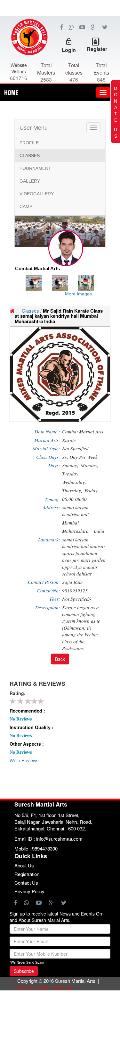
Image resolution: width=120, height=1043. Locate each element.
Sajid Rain (72, 582)
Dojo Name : (47, 431)
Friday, (91, 490)
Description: (47, 607)
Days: (54, 465)
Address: (51, 507)
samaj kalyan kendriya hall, (77, 510)
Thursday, (72, 490)
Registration (26, 874)
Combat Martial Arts (82, 431)
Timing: (52, 499)
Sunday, (70, 465)
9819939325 (75, 590)
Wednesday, (74, 482)
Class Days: (48, 457)
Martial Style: (46, 448)
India (99, 531)
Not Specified (75, 448)
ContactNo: (48, 590)
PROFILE (29, 142)
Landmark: (49, 539)
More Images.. (79, 293)
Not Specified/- (77, 599)
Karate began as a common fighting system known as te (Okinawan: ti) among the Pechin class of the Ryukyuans (81, 628)
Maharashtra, (77, 531)
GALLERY (30, 181)
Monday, (90, 465)
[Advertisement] (60, 44)
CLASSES (30, 155)
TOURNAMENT (35, 168)
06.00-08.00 (74, 499)
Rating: (18, 693)
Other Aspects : (27, 744)
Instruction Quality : (31, 727)
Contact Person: (44, 582)
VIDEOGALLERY (37, 193)
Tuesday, (71, 473)
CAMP (26, 206)
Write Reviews (24, 760)
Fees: (55, 599)
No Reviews (21, 719)
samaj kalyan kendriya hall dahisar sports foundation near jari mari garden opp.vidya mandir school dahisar (84, 556)
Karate (69, 440)
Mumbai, (72, 522)
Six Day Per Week (80, 457)
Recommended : (27, 710)
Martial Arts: (47, 440)
